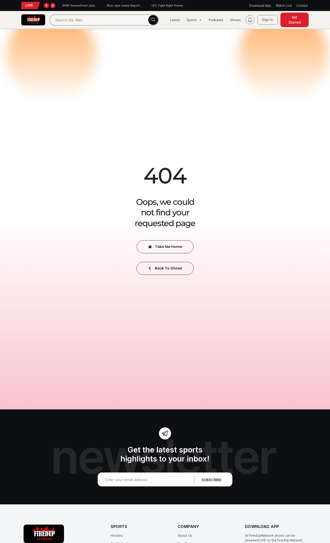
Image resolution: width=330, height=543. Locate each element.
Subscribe (212, 480)
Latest (175, 20)
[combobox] (104, 20)
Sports (192, 20)
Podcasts (216, 20)
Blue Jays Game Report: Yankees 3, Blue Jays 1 (140, 5)
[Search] (153, 20)
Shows (235, 20)
